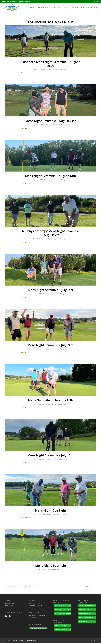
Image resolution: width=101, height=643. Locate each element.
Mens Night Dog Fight (50, 510)
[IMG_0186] (50, 435)
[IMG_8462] (50, 325)
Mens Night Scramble (50, 566)
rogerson (65, 69)
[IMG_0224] (50, 380)
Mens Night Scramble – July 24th (50, 345)
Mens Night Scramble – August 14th (50, 176)
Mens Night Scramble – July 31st (50, 290)
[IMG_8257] (50, 490)
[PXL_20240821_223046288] (50, 100)
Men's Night (47, 69)
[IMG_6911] (50, 545)
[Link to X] (94, 1)
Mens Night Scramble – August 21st (50, 121)
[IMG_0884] (50, 156)
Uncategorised (56, 69)
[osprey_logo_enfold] (11, 7)
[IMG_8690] (50, 211)
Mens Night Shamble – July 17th (50, 400)
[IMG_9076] (50, 41)
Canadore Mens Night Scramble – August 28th (50, 64)
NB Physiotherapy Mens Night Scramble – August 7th (50, 233)
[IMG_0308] (50, 270)
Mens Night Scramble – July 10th (50, 455)
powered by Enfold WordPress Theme (30, 640)
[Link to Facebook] (97, 1)
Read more (25, 73)
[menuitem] (32, 7)
